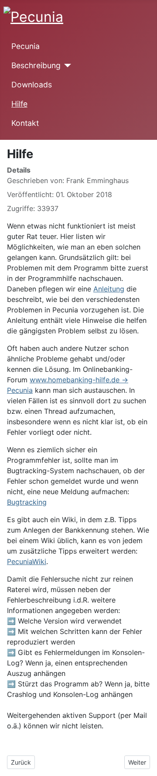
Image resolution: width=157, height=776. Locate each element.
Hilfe (19, 103)
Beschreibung (36, 65)
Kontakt (25, 123)
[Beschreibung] (66, 65)
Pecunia (25, 46)
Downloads (31, 84)
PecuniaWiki (26, 561)
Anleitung (108, 288)
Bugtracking (27, 502)
